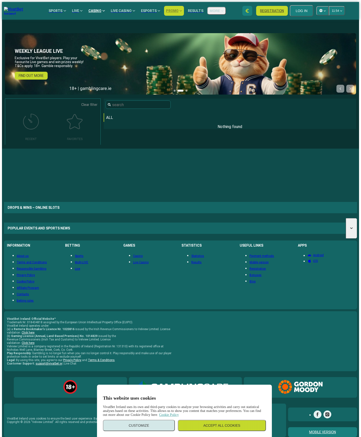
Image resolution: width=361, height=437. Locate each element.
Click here (28, 332)
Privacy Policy (72, 360)
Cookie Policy (169, 415)
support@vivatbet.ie (49, 363)
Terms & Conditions (101, 360)
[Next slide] (350, 89)
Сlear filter (89, 105)
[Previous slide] (340, 89)
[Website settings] (322, 10)
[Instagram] (327, 414)
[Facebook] (317, 414)
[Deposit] (247, 11)
